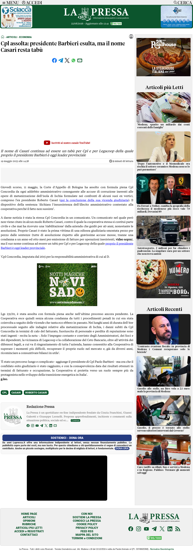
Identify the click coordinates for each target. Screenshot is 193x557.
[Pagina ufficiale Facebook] (130, 529)
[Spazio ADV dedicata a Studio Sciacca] (16, 26)
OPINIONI (29, 520)
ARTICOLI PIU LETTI (29, 528)
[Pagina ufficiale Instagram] (138, 529)
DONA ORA (122, 448)
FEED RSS (87, 531)
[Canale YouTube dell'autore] (37, 426)
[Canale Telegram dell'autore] (41, 426)
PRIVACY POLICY (87, 528)
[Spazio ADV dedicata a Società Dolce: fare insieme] (176, 26)
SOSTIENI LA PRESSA (87, 517)
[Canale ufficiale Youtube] (146, 529)
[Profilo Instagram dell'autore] (32, 426)
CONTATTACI (29, 535)
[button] (131, 37)
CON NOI (87, 514)
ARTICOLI (29, 517)
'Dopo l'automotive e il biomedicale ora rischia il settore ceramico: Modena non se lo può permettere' (163, 167)
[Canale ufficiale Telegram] (154, 529)
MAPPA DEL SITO (87, 535)
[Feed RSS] (177, 529)
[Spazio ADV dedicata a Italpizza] (163, 299)
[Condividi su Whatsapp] (73, 60)
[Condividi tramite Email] (79, 60)
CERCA (184, 2)
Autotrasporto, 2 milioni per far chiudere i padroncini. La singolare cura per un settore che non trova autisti (163, 251)
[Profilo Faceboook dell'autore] (28, 426)
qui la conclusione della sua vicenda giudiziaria (94, 200)
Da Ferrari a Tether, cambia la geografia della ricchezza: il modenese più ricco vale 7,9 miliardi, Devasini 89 (163, 209)
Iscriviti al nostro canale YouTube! (70, 143)
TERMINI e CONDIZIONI (87, 538)
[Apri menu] (3, 2)
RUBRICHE (29, 524)
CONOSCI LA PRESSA (87, 520)
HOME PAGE (29, 514)
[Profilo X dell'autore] (46, 426)
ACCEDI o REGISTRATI (29, 531)
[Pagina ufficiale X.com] (162, 529)
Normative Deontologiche (162, 549)
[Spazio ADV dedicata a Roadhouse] (163, 77)
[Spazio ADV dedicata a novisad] (67, 305)
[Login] (23, 2)
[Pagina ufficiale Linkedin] (170, 529)
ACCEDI (34, 2)
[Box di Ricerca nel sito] (174, 2)
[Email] (55, 426)
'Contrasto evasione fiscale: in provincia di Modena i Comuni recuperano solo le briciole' (163, 349)
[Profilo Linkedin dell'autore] (50, 426)
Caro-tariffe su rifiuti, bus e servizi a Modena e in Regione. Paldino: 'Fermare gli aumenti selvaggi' (163, 470)
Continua (75, 420)
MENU (12, 2)
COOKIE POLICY (87, 524)
